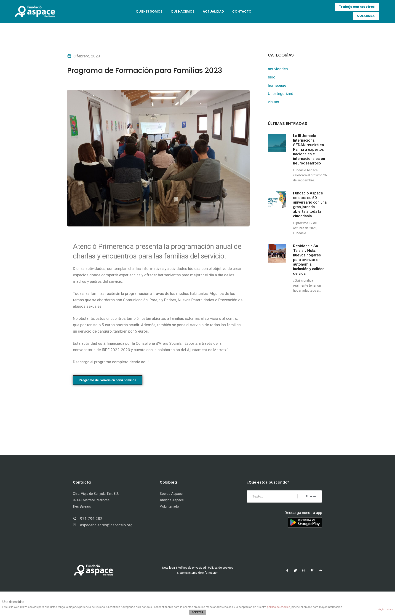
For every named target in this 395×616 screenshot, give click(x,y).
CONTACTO (241, 11)
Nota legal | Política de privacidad (184, 567)
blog (271, 77)
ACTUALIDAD (213, 11)
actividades (278, 69)
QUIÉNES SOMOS (149, 11)
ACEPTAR (197, 612)
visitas (273, 102)
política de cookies (278, 607)
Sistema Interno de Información (197, 572)
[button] (357, 7)
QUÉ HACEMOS (183, 11)
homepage (277, 85)
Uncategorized (280, 93)
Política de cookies (220, 567)
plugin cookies (385, 609)
